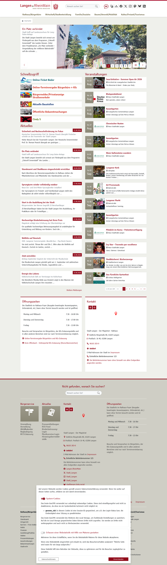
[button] (24, 65)
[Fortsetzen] (136, 65)
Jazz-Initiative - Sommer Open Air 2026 (124, 79)
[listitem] (51, 80)
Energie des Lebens (30, 273)
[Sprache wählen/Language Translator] (111, 6)
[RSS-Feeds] (144, 6)
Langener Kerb (112, 167)
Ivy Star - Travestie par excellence (121, 244)
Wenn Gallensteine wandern (118, 153)
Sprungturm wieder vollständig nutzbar (39, 184)
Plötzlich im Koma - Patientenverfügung (124, 229)
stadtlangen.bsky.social (75, 484)
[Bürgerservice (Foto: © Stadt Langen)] (29, 414)
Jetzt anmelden (29, 256)
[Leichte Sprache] (106, 6)
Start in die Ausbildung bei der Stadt (38, 202)
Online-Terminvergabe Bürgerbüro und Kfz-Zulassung (46, 338)
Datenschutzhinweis (49, 559)
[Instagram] (130, 6)
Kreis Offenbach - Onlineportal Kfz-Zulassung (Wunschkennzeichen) (51, 343)
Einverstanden (118, 559)
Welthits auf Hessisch (31, 238)
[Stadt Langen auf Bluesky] (139, 6)
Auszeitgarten (112, 108)
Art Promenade (113, 185)
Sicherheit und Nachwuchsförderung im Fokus (42, 131)
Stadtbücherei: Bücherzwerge (119, 259)
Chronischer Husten (114, 123)
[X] (125, 6)
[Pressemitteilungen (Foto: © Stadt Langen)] (51, 414)
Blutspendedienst (114, 94)
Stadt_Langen (71, 473)
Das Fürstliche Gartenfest (117, 274)
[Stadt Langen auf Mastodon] (135, 6)
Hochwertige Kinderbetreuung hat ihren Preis (42, 220)
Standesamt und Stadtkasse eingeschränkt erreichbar (46, 169)
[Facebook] (121, 6)
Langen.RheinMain (73, 469)
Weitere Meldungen (74, 290)
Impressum (115, 352)
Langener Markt (113, 200)
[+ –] (116, 315)
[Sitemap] (116, 6)
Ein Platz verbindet (30, 151)
